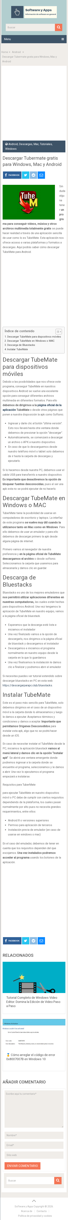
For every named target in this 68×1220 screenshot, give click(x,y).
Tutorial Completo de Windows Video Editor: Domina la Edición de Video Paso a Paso (33, 1002)
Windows (11, 148)
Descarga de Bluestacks (21, 345)
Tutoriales (46, 144)
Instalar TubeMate (17, 349)
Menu (7, 39)
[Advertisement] (34, 105)
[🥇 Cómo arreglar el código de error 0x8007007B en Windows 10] (34, 1034)
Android (16, 52)
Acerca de (26, 1211)
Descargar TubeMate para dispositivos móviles (34, 336)
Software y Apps (24, 1206)
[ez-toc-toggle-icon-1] (57, 332)
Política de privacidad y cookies (35, 1215)
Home (4, 52)
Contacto (42, 1211)
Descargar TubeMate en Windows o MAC (31, 340)
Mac (36, 144)
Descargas (25, 144)
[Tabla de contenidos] (58, 331)
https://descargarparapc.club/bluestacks (27, 685)
